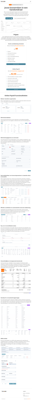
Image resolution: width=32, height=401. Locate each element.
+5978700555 (28, 393)
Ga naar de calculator (16, 64)
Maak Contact (8, 18)
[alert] (16, 4)
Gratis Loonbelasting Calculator (19, 18)
